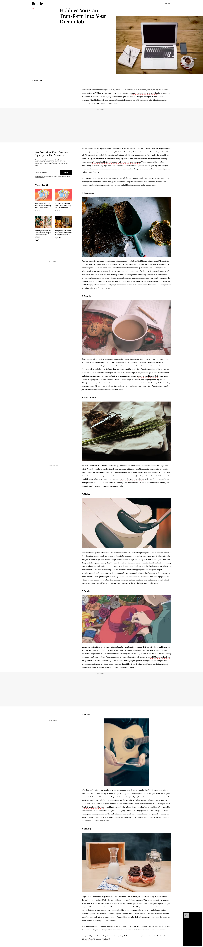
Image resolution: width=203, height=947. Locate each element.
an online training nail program (118, 566)
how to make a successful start (131, 479)
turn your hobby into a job (144, 89)
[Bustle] (37, 3)
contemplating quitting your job (144, 93)
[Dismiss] (199, 914)
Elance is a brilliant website (148, 376)
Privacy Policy (41, 177)
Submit (66, 172)
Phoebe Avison (37, 80)
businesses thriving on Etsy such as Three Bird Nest (142, 476)
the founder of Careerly (157, 158)
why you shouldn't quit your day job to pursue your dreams (116, 162)
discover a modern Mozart (151, 817)
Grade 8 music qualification (93, 807)
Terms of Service (66, 176)
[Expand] (185, 914)
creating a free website (113, 660)
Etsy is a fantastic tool (153, 472)
